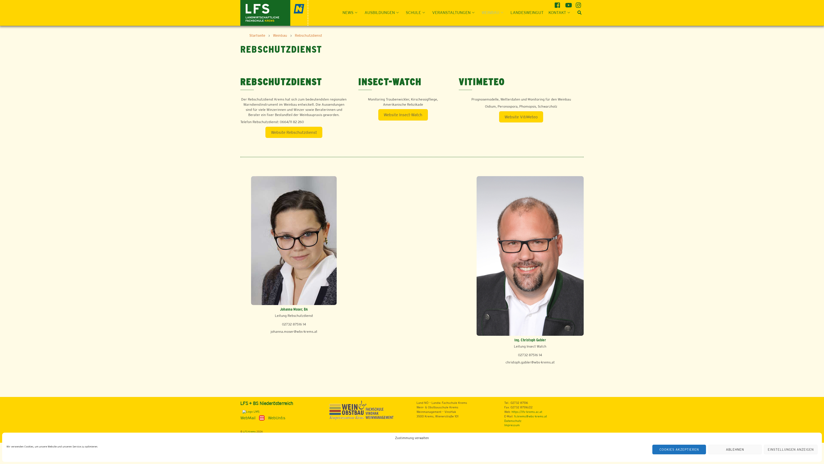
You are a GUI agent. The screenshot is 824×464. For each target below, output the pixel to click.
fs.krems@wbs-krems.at (530, 416)
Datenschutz (512, 421)
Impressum (512, 425)
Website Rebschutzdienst (294, 132)
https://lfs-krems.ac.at (527, 412)
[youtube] (568, 4)
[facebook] (558, 4)
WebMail (248, 417)
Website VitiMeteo (521, 116)
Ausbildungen (380, 12)
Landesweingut (527, 12)
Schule (413, 12)
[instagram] (579, 4)
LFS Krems (249, 431)
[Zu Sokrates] (262, 417)
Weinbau (490, 12)
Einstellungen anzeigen (790, 449)
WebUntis (276, 417)
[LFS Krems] (274, 12)
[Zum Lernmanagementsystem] (249, 411)
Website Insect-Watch (403, 114)
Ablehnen (735, 449)
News (347, 12)
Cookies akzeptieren (679, 449)
